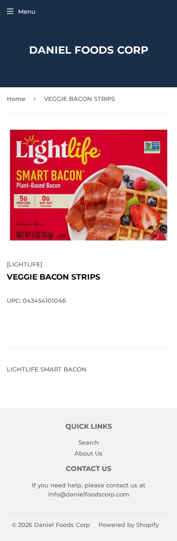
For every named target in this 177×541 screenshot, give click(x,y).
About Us (88, 453)
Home (16, 98)
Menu (26, 11)
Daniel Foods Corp (88, 50)
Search (89, 442)
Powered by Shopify (128, 524)
